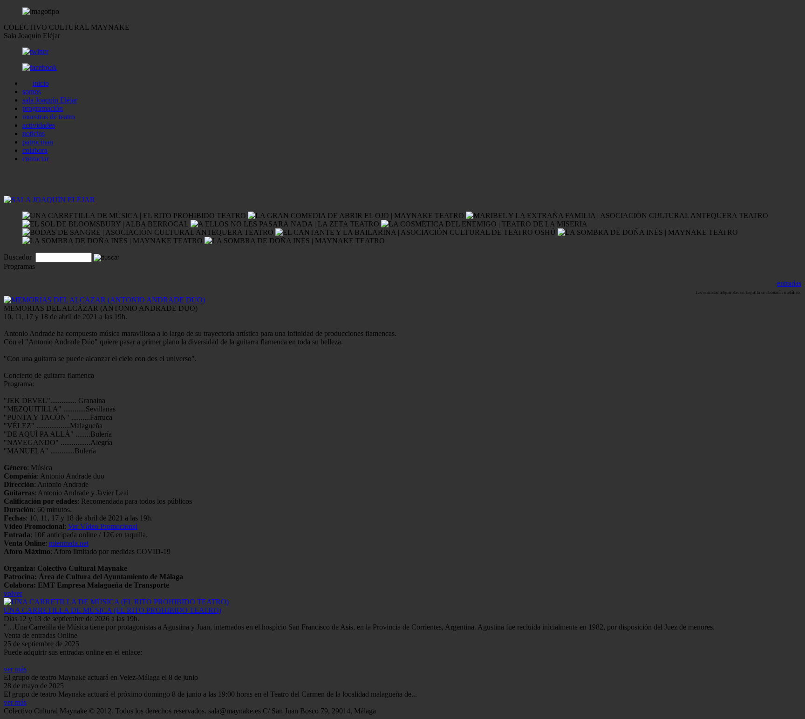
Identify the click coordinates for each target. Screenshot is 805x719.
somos (31, 92)
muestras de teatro (48, 117)
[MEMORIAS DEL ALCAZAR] (104, 300)
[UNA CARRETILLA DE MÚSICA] (116, 602)
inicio (41, 83)
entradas (789, 283)
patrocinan (37, 142)
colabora (35, 150)
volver (13, 593)
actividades (38, 125)
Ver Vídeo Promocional (102, 526)
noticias (33, 133)
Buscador (19, 257)
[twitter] (35, 51)
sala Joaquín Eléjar (49, 100)
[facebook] (39, 67)
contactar (35, 159)
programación (42, 108)
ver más (15, 669)
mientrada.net (69, 543)
